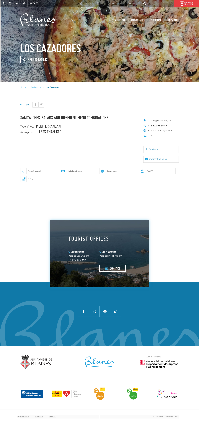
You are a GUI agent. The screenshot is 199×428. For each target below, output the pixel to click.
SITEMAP (38, 417)
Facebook (153, 150)
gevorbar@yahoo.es (158, 159)
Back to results (38, 59)
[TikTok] (24, 3)
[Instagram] (10, 3)
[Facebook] (3, 3)
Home (23, 88)
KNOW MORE (173, 20)
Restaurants (35, 88)
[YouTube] (17, 3)
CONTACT (114, 268)
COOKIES (52, 417)
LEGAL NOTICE (22, 417)
